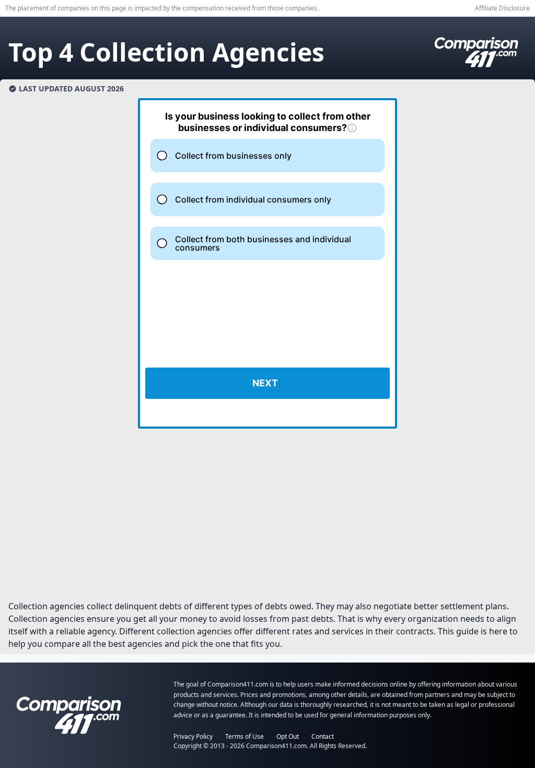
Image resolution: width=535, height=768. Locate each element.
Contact (322, 736)
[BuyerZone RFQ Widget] (267, 263)
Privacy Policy (193, 736)
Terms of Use (244, 736)
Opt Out (287, 736)
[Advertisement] (267, 518)
